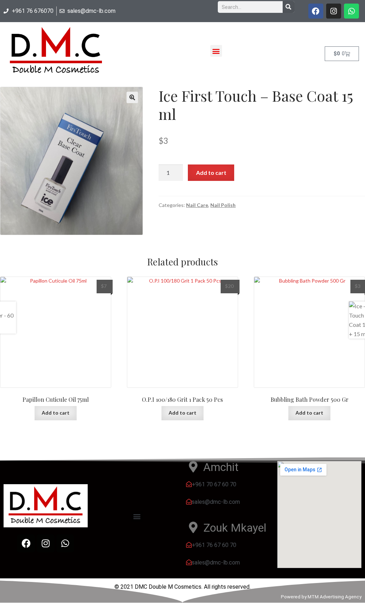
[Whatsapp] (351, 11)
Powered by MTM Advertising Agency (321, 596)
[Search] (288, 7)
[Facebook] (315, 11)
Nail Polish (223, 205)
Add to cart (211, 172)
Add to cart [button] (56, 413)
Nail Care (197, 205)
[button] (216, 51)
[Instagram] (333, 11)
